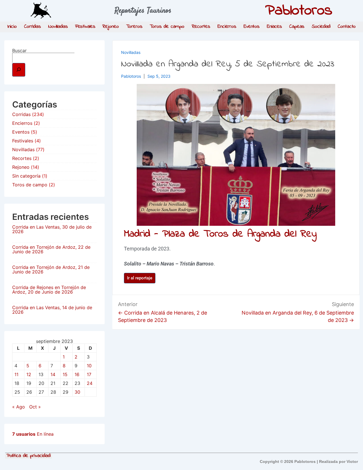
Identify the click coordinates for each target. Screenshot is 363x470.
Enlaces (274, 26)
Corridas (32, 26)
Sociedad (321, 26)
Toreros (134, 26)
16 (77, 374)
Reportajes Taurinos (143, 10)
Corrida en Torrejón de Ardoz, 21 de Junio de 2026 (51, 269)
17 (89, 374)
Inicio (12, 26)
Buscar (19, 50)
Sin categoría (26, 176)
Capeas (296, 26)
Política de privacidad (28, 456)
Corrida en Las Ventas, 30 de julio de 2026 (52, 229)
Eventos (251, 26)
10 (89, 365)
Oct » (35, 407)
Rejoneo (110, 26)
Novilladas (58, 26)
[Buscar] (18, 70)
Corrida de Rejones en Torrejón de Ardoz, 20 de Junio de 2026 (49, 289)
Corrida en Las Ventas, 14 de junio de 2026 (52, 310)
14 (52, 374)
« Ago (18, 407)
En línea (33, 434)
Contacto (347, 26)
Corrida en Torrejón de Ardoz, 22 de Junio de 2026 (51, 249)
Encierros (227, 26)
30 (77, 392)
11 (16, 374)
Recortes (201, 26)
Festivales (85, 26)
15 (65, 374)
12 (28, 374)
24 (89, 383)
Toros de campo (167, 26)
